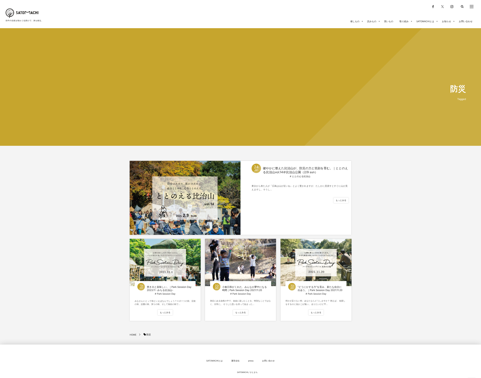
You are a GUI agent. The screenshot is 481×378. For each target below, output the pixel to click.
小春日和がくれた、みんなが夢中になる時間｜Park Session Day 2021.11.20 (244, 289)
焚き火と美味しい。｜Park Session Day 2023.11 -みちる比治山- (169, 289)
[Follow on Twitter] (442, 6)
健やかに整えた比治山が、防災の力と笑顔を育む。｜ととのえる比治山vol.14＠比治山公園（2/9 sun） (305, 170)
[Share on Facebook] (433, 6)
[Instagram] (452, 6)
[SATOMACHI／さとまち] (22, 13)
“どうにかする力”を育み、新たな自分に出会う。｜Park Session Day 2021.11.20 (320, 289)
